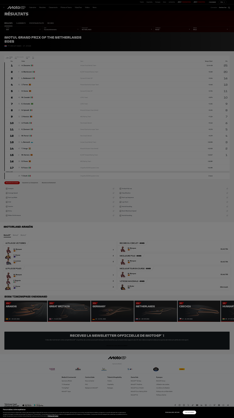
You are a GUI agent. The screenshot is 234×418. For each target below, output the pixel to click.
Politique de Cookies (53, 416)
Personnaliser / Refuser (172, 412)
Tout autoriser (189, 412)
